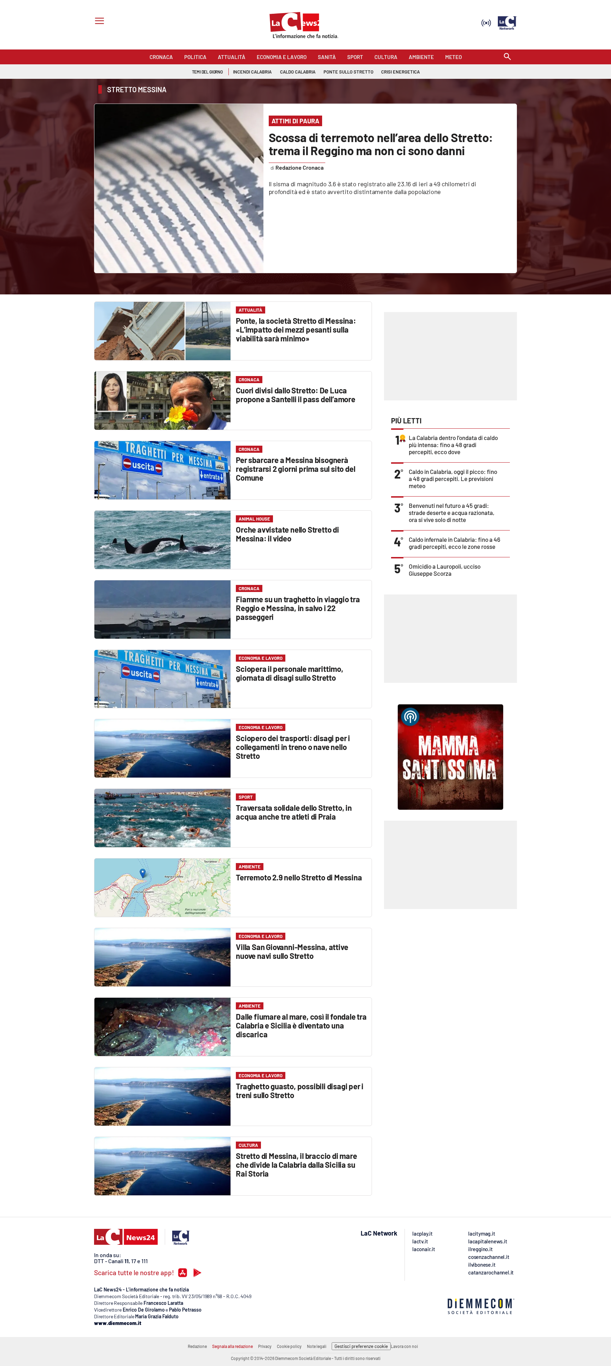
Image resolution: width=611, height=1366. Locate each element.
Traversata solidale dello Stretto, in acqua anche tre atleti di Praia (294, 812)
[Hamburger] (98, 22)
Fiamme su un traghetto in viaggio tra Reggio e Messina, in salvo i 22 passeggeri (298, 607)
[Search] (507, 57)
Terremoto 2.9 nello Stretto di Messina (299, 877)
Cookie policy (289, 1346)
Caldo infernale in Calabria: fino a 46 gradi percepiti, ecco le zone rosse (454, 543)
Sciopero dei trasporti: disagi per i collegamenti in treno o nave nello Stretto (293, 746)
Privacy (265, 1346)
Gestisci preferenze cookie (361, 1346)
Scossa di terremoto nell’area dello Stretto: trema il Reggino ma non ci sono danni (381, 144)
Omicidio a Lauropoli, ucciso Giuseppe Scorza (445, 570)
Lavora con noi (404, 1346)
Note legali (316, 1346)
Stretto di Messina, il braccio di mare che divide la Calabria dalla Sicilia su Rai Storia (296, 1164)
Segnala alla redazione (232, 1346)
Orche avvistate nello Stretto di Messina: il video (287, 534)
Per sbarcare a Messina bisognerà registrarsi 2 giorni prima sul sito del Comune (295, 468)
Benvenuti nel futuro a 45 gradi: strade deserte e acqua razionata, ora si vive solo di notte (451, 512)
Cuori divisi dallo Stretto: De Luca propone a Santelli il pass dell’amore (295, 395)
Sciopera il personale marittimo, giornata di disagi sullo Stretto (289, 673)
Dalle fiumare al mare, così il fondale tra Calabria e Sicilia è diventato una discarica (301, 1025)
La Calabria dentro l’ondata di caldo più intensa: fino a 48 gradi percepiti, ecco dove (453, 444)
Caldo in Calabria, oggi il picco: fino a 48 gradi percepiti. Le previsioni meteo (453, 478)
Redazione (197, 1346)
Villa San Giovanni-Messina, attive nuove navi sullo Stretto (292, 951)
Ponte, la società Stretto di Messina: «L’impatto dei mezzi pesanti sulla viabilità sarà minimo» (296, 329)
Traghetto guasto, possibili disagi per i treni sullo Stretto (299, 1090)
